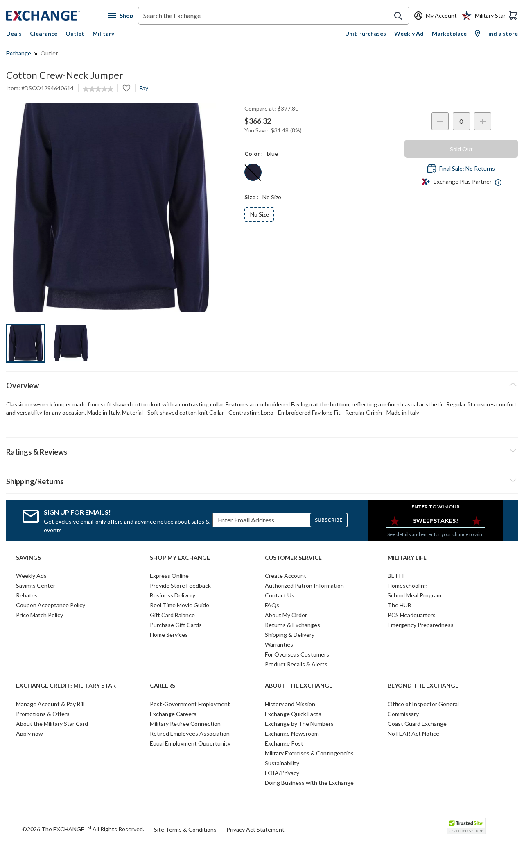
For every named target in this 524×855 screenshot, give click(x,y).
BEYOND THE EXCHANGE (423, 685)
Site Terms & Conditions (185, 829)
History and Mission (290, 703)
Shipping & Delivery (289, 634)
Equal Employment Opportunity (190, 743)
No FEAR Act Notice (413, 733)
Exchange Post (284, 743)
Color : (253, 153)
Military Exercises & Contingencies (309, 753)
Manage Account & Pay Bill (50, 703)
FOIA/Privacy (282, 772)
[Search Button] (398, 16)
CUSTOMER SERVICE (293, 557)
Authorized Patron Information (304, 585)
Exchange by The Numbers (299, 723)
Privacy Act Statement (255, 829)
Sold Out (461, 149)
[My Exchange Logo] (57, 16)
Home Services (169, 634)
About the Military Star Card (52, 723)
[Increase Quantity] (482, 121)
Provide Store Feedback (180, 585)
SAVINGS (28, 557)
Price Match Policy (39, 614)
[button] (262, 450)
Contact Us (279, 595)
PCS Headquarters (412, 614)
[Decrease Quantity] (440, 121)
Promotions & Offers (43, 713)
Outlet (75, 33)
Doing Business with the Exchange (309, 782)
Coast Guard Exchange (417, 723)
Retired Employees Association (190, 733)
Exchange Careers (173, 713)
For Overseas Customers (297, 654)
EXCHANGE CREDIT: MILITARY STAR (66, 685)
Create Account (285, 575)
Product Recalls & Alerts (296, 664)
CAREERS (162, 685)
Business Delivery (172, 595)
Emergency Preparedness (421, 624)
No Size (259, 214)
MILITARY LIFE (407, 557)
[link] (98, 89)
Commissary (403, 713)
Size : (251, 197)
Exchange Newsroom (292, 733)
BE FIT (396, 575)
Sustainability (282, 762)
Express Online (169, 575)
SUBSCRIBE (328, 520)
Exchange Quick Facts (293, 713)
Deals (14, 33)
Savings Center (35, 585)
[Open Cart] (513, 15)
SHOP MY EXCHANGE (180, 557)
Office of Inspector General (423, 703)
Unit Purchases (365, 33)
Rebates (27, 595)
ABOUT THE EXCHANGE (298, 685)
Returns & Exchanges (292, 624)
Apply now (29, 733)
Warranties (279, 644)
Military (103, 33)
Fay (144, 87)
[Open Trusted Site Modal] (466, 826)
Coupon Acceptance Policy (50, 605)
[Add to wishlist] (126, 88)
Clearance (43, 33)
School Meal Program (414, 595)
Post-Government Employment (190, 703)
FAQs (272, 605)
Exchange (18, 53)
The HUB (399, 605)
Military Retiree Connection (185, 723)
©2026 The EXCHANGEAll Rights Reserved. (83, 828)
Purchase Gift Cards (176, 624)
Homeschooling (407, 585)
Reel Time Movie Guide (179, 605)
